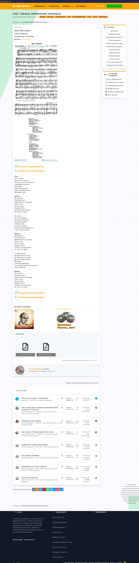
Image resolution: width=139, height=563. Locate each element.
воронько (50, 17)
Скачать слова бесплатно (31, 171)
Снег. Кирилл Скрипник (30, 456)
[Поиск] (124, 6)
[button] (72, 6)
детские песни (61, 17)
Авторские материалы (59, 522)
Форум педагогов (58, 517)
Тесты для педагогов (59, 547)
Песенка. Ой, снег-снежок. (31, 421)
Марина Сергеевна (27, 447)
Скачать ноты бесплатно (30, 166)
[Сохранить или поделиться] (97, 27)
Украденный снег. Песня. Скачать (33, 466)
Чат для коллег (29, 539)
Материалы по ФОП (58, 537)
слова (95, 17)
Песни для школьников (51, 447)
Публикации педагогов (59, 552)
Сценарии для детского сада (62, 542)
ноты (69, 17)
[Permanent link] (31, 30)
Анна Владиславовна (28, 434)
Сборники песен (57, 532)
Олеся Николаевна (20, 17)
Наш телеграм (18, 539)
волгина (43, 17)
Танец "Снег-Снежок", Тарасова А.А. (35, 398)
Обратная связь (57, 557)
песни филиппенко (79, 17)
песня (89, 17)
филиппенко (103, 17)
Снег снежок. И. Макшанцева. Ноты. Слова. (37, 432)
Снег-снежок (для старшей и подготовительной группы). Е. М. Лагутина (39, 408)
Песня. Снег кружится (29, 478)
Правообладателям (58, 527)
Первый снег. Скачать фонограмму (34, 445)
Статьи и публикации (45, 400)
